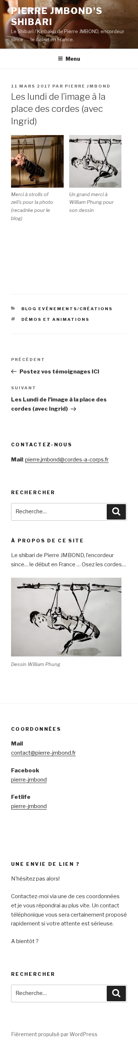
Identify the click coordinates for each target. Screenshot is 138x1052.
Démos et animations (55, 319)
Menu (73, 59)
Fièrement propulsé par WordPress (54, 1034)
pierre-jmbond (29, 779)
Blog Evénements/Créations (67, 308)
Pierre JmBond (88, 86)
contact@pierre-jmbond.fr (43, 753)
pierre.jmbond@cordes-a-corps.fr (67, 459)
